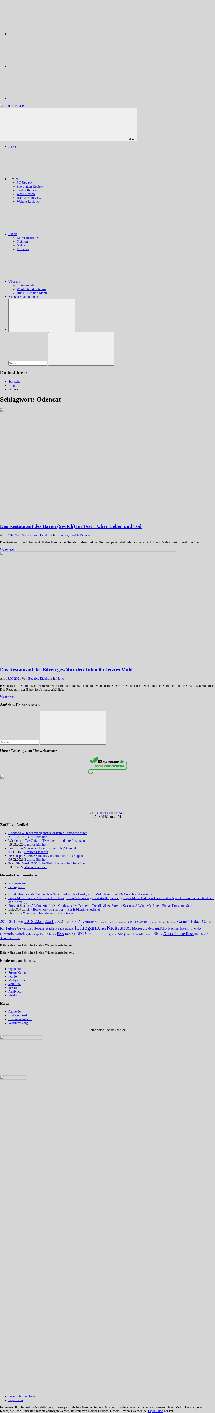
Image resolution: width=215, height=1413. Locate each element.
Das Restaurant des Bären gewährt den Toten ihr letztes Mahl (66, 669)
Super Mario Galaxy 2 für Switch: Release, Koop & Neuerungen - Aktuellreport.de (63, 898)
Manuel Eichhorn (35, 867)
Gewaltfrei (25, 928)
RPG (80, 933)
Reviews (14, 179)
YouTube (14, 984)
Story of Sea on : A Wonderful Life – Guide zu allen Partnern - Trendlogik (57, 905)
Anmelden (15, 1011)
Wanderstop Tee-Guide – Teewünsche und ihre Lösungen (46, 840)
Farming (171, 921)
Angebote (99, 922)
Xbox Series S (201, 934)
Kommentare (17, 883)
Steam (129, 934)
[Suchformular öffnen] (41, 315)
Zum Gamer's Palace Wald (107, 813)
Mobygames (16, 980)
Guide (21, 245)
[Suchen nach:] (28, 363)
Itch (103, 928)
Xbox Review (26, 194)
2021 (49, 921)
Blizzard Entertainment (116, 922)
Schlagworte (16, 887)
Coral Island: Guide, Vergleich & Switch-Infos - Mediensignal (49, 894)
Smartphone (110, 934)
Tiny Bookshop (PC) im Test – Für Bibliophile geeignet (63, 909)
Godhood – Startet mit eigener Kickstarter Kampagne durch (47, 833)
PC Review (24, 182)
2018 (21, 922)
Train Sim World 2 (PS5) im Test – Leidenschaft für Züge (46, 863)
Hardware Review (29, 198)
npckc (28, 934)
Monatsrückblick (157, 928)
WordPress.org (18, 1023)
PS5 (60, 933)
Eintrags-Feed (17, 1015)
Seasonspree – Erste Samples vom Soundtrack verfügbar (45, 856)
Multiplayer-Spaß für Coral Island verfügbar (124, 894)
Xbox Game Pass (178, 933)
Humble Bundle (64, 928)
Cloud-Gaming (138, 921)
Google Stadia (44, 928)
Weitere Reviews (28, 201)
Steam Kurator (18, 972)
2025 (74, 921)
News (12, 146)
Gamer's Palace (189, 921)
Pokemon (51, 934)
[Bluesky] (39, 34)
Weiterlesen (7, 549)
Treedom (14, 987)
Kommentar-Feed (20, 1019)
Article (12, 234)
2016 (13, 921)
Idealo (12, 995)
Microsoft (139, 928)
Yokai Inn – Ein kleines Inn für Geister (48, 913)
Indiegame (87, 927)
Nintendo (194, 928)
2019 (29, 921)
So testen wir (25, 285)
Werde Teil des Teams (31, 289)
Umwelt (148, 934)
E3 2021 (153, 921)
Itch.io (12, 976)
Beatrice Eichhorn (40, 535)
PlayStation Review (30, 186)
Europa (162, 922)
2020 (39, 921)
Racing (70, 934)
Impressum (15, 1400)
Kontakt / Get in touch (23, 296)
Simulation (94, 933)
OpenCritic (15, 969)
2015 (4, 921)
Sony (122, 934)
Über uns (14, 281)
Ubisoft (138, 934)
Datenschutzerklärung (22, 1396)
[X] (39, 66)
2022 (59, 921)
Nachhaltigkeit (177, 928)
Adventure (86, 922)
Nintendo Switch (12, 934)
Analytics (14, 991)
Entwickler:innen (28, 238)
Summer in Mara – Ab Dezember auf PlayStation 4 (42, 848)
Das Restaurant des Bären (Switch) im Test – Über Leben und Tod (71, 526)
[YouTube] (39, 98)
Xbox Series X (10, 938)
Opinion (22, 241)
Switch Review (27, 190)
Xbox (158, 933)
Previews (23, 249)
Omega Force (39, 934)
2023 (67, 921)
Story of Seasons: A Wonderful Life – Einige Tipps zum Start (151, 905)
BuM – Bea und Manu (32, 293)
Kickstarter (119, 928)
